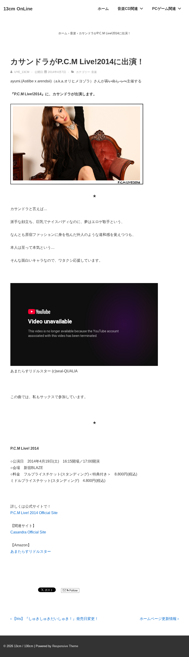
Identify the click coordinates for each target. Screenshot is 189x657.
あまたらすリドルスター (30, 551)
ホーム (103, 9)
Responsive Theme (65, 646)
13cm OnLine (17, 8)
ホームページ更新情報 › (159, 619)
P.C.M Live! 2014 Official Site (34, 513)
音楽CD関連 (128, 9)
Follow (73, 590)
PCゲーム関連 (164, 9)
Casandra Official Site (28, 532)
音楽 (94, 72)
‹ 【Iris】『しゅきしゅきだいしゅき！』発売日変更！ (54, 619)
